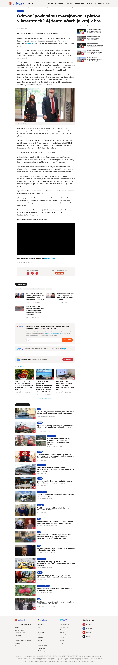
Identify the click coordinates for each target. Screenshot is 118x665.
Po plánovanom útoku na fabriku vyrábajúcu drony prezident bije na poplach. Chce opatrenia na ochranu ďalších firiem (55, 456)
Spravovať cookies (20, 646)
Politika (40, 451)
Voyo (64, 349)
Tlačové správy (42, 635)
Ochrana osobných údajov (23, 640)
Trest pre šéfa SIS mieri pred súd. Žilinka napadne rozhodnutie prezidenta (56, 549)
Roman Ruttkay (41, 593)
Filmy (61, 643)
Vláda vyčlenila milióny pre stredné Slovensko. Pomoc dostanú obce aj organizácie (54, 482)
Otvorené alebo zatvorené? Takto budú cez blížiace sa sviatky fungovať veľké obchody (54, 576)
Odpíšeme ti (41, 648)
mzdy (66, 41)
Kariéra (40, 640)
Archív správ (18, 635)
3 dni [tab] (97, 26)
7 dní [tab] (101, 26)
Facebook (89, 628)
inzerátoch (30, 43)
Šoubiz (39, 627)
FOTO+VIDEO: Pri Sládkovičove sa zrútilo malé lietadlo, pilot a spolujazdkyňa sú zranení (94, 59)
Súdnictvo (40, 505)
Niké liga (62, 632)
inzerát (31, 7)
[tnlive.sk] (16, 3)
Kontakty (17, 627)
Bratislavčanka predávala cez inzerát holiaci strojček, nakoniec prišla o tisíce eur (65, 385)
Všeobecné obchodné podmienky (25, 638)
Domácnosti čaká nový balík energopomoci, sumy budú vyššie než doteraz (65, 297)
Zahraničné (78, 3)
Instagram (89, 624)
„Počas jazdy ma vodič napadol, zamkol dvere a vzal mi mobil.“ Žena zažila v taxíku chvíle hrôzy (55, 413)
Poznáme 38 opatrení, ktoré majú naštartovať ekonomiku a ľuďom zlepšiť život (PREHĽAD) (35, 297)
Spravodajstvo (64, 630)
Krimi (39, 409)
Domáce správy (19, 630)
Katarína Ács (60, 392)
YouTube (88, 632)
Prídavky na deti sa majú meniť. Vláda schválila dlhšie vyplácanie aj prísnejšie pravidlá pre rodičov (94, 38)
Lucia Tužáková (41, 499)
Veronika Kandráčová (43, 525)
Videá (108, 3)
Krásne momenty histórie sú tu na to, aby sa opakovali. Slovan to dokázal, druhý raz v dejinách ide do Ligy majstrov (95, 45)
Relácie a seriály (42, 630)
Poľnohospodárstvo (43, 585)
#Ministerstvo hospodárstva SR (34, 289)
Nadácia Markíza (42, 645)
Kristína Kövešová (42, 606)
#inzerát (19, 289)
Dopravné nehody (42, 491)
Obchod (40, 572)
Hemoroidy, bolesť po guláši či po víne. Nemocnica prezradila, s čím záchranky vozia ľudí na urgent (56, 563)
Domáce (68, 3)
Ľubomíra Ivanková (42, 416)
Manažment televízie (44, 643)
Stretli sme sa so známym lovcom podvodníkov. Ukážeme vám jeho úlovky (55, 603)
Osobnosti (41, 632)
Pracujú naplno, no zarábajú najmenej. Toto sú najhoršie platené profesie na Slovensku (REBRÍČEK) (35, 311)
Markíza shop (41, 651)
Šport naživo (63, 635)
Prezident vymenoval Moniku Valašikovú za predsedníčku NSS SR (53, 509)
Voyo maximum (64, 624)
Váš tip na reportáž (24, 624)
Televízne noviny (64, 627)
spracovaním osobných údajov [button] (55, 333)
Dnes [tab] (94, 26)
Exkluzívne (59, 3)
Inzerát (22, 366)
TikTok (88, 636)
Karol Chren (51, 446)
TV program (41, 624)
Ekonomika (90, 3)
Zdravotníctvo (42, 465)
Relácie (62, 637)
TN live (50, 3)
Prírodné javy (51, 436)
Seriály (62, 640)
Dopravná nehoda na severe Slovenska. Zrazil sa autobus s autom (55, 495)
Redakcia (17, 643)
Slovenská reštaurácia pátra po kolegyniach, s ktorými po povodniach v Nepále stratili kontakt (59, 441)
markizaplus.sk (50, 259)
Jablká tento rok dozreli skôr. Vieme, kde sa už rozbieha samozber (54, 589)
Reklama (40, 637)
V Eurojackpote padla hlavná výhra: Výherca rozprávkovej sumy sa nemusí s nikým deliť (94, 31)
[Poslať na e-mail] (32, 273)
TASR (37, 394)
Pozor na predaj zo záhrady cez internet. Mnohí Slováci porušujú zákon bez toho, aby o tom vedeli (24, 385)
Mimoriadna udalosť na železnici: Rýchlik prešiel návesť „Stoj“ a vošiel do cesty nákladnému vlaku (94, 52)
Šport (100, 3)
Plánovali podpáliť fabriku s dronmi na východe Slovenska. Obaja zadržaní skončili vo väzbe (55, 522)
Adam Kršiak (18, 392)
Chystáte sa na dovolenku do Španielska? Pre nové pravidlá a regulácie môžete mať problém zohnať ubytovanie (44, 386)
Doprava (40, 422)
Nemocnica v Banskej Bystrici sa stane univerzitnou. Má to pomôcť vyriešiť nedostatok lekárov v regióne (55, 469)
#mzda (49, 289)
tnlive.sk (20, 7)
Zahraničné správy (20, 632)
